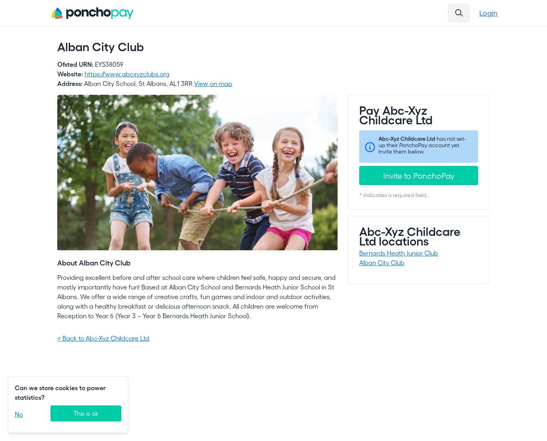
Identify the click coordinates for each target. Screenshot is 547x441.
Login (488, 12)
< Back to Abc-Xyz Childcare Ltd (103, 338)
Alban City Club (381, 262)
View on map (213, 83)
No (19, 414)
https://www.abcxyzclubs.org (126, 74)
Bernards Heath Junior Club (398, 253)
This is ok (86, 413)
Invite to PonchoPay (418, 175)
